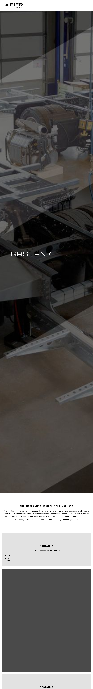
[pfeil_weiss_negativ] (46, 488)
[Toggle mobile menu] (89, 6)
